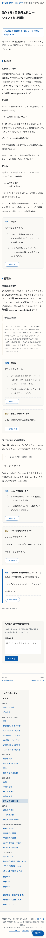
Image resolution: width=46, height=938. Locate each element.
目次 (16, 3)
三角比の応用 (8, 828)
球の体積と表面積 (10, 847)
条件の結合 (7, 796)
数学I (21, 3)
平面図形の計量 (9, 833)
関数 (5, 721)
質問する (11, 658)
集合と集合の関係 (10, 763)
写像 (5, 768)
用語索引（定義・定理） (13, 899)
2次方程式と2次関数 (11, 744)
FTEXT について (9, 904)
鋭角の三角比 (8, 810)
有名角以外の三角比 (11, 819)
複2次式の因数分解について (15, 861)
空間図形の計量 (9, 838)
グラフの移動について (12, 866)
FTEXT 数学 (7, 2)
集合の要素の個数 (10, 773)
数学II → (6, 881)
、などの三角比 (12, 870)
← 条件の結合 (7, 679)
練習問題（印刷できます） (14, 894)
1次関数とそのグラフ (12, 726)
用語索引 (25, 930)
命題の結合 (7, 786)
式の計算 (6, 712)
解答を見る (13, 264)
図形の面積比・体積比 (12, 842)
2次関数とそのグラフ (12, 740)
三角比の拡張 (8, 814)
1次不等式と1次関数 (11, 735)
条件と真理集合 (9, 791)
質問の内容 (9, 638)
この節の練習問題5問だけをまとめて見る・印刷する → (22, 33)
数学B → (6, 886)
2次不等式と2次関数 (11, 749)
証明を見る (13, 599)
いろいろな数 (8, 707)
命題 (5, 782)
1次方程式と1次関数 (11, 730)
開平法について (9, 856)
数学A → (6, 876)
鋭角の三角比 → (37, 679)
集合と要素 (7, 758)
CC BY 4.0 (40, 919)
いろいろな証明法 (10, 801)
